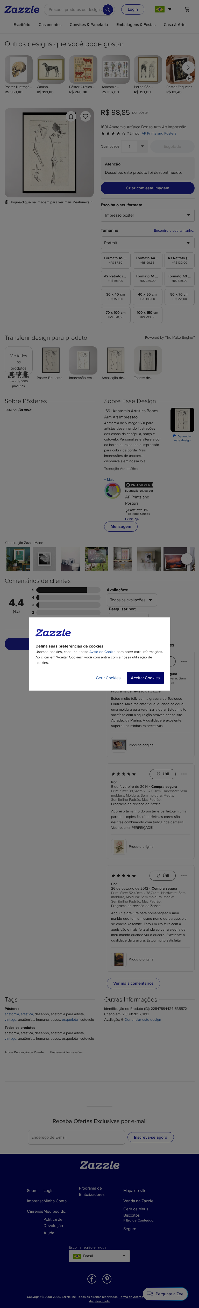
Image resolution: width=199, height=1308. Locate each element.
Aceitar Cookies (145, 677)
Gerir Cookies (108, 677)
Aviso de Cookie (102, 652)
